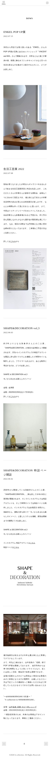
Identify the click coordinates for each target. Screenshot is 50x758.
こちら (13, 241)
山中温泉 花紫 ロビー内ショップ (23, 707)
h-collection (19, 755)
